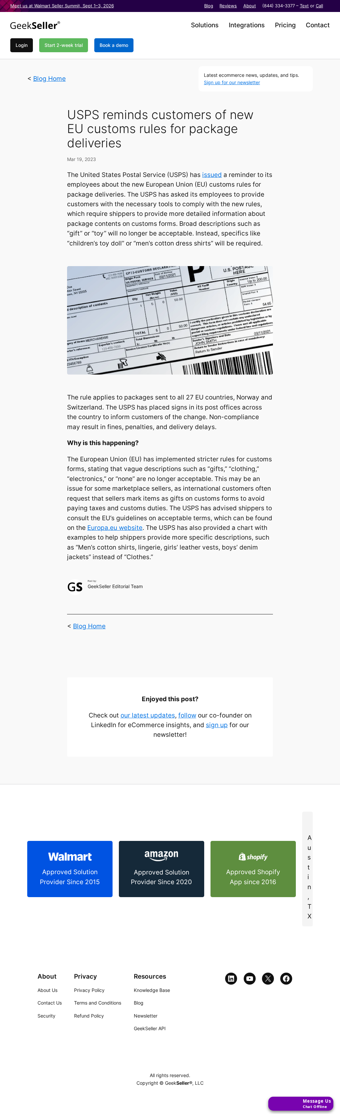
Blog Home (49, 78)
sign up (217, 725)
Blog (208, 5)
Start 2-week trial (63, 45)
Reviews (228, 5)
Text (304, 5)
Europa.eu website (114, 528)
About (249, 5)
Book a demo (114, 45)
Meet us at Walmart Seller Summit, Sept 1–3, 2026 (62, 5)
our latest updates (148, 715)
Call (319, 5)
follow (187, 715)
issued (212, 175)
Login (22, 45)
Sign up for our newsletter (232, 82)
